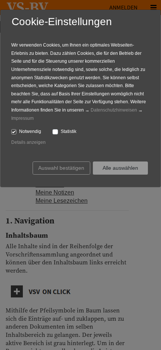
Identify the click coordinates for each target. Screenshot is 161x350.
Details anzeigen (28, 142)
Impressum (22, 118)
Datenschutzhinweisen (114, 110)
